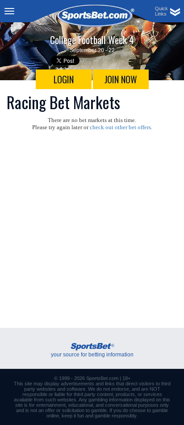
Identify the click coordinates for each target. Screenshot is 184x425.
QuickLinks (161, 11)
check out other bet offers (120, 127)
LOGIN (64, 79)
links (110, 383)
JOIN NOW (121, 79)
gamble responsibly (115, 415)
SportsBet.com (102, 378)
